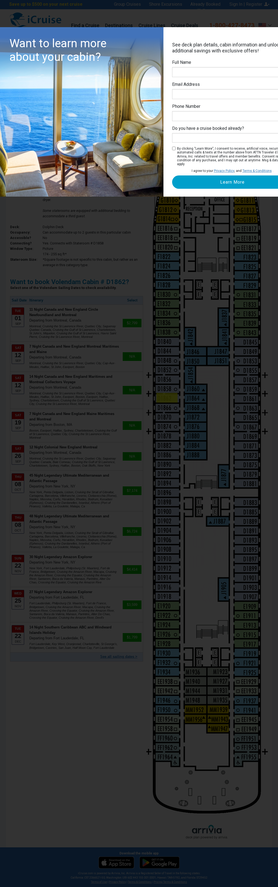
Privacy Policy (224, 171)
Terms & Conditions (257, 171)
